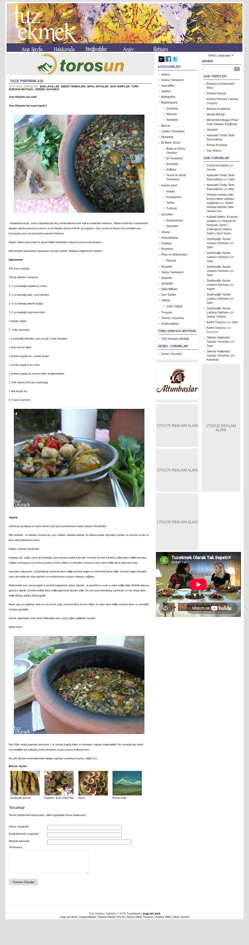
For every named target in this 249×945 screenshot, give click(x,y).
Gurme (211, 169)
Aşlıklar (166, 91)
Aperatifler (168, 85)
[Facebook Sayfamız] (168, 61)
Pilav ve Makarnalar (174, 254)
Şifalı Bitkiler (97, 86)
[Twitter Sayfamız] (175, 61)
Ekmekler (167, 137)
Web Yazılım (181, 917)
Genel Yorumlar (171, 354)
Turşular (166, 312)
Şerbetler (172, 226)
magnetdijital (87, 917)
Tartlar (170, 202)
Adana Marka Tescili (111, 917)
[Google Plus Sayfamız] (162, 61)
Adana (165, 74)
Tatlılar (165, 300)
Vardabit (212, 129)
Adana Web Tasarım (140, 917)
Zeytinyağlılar (170, 323)
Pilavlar (171, 260)
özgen (211, 289)
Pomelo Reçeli (216, 93)
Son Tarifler (120, 86)
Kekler (170, 191)
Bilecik (165, 126)
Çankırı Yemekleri (173, 131)
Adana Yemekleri (172, 80)
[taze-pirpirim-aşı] (80, 214)
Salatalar (172, 119)
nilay (210, 261)
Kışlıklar (166, 243)
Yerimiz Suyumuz (47, 89)
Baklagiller (49, 86)
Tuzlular (171, 208)
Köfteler (171, 169)
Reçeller (166, 266)
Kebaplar (172, 164)
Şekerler (166, 278)
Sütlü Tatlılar (174, 306)
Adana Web (163, 917)
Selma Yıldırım (216, 316)
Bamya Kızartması (219, 108)
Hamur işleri (169, 185)
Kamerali (213, 359)
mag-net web (151, 913)
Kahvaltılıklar (169, 237)
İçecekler (167, 214)
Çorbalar (172, 108)
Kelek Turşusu (216, 322)
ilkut (231, 189)
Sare (232, 179)
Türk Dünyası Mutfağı (175, 338)
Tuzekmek (133, 913)
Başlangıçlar (169, 102)
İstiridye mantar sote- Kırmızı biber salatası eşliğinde (220, 199)
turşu (49, 758)
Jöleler (165, 232)
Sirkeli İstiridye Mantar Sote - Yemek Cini (221, 207)
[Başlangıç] (32, 50)
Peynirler (167, 249)
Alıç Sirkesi (214, 150)
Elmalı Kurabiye (217, 145)
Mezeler (171, 114)
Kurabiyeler (174, 197)
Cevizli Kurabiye (217, 165)
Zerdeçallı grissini (20, 797)
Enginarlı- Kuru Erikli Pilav (59, 797)
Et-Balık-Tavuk (170, 142)
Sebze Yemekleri (73, 86)
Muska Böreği (216, 114)
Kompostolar (174, 220)
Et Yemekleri (174, 158)
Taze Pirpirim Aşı (26, 81)
